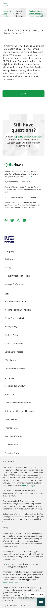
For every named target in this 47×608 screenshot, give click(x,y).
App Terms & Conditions (16, 301)
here (31, 176)
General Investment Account (18, 402)
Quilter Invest (11, 259)
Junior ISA (9, 394)
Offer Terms (10, 360)
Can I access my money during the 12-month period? (36, 13)
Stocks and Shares (13, 436)
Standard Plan (11, 444)
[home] (6, 4)
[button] (42, 4)
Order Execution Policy (15, 318)
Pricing (8, 267)
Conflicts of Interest (14, 343)
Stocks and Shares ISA (15, 385)
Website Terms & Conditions (18, 309)
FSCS (8, 564)
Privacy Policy (11, 326)
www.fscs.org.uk (28, 485)
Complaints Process (14, 351)
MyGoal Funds (11, 419)
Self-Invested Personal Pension (19, 411)
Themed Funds (11, 428)
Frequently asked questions (7, 13)
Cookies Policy (11, 335)
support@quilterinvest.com (28, 136)
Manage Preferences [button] (14, 284)
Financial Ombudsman (15, 368)
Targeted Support (13, 453)
